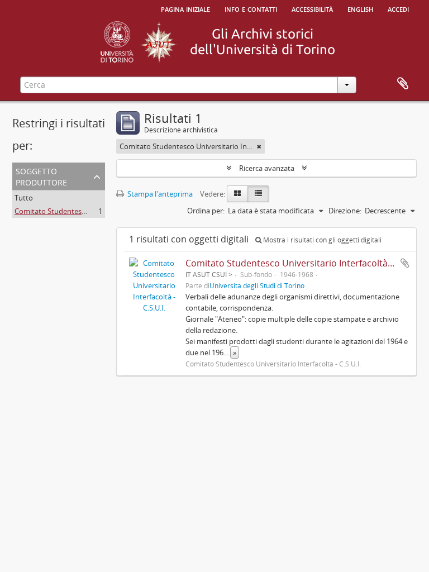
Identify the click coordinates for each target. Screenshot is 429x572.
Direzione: (344, 211)
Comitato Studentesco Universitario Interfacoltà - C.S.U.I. (304, 263)
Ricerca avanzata (266, 168)
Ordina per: (206, 211)
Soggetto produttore (41, 176)
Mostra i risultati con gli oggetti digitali (321, 240)
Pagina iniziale (185, 8)
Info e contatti (251, 8)
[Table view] (258, 193)
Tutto (24, 198)
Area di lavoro (403, 84)
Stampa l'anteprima (159, 194)
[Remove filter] (259, 146)
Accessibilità (312, 8)
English (360, 8)
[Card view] (237, 193)
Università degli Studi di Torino (256, 285)
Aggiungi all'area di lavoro (405, 263)
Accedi (398, 8)
